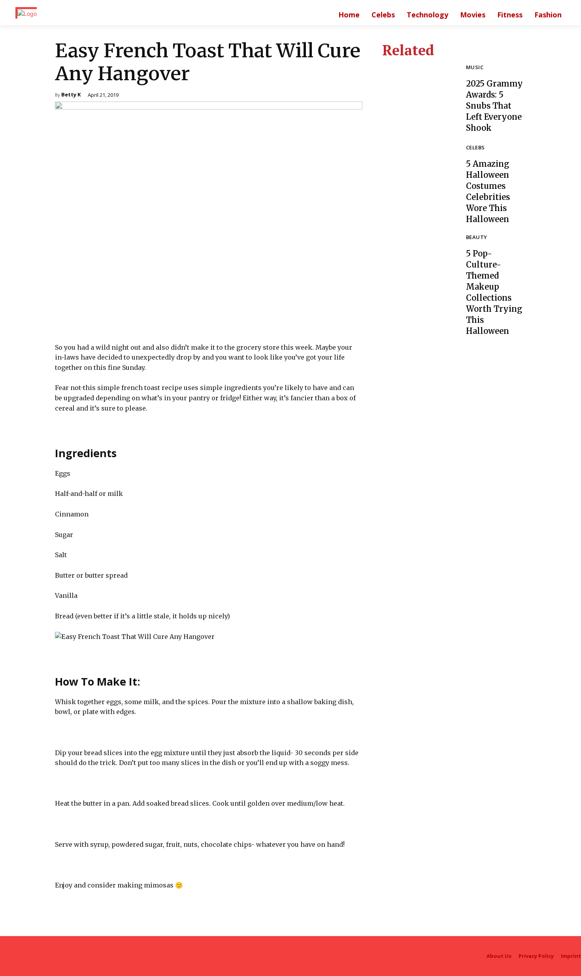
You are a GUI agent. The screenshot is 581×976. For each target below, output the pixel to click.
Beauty (476, 238)
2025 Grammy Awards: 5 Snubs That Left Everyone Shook (494, 106)
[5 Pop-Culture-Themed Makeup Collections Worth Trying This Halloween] (418, 271)
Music (474, 68)
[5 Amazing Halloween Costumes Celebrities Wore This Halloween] (418, 181)
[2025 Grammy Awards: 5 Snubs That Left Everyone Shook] (418, 99)
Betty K (71, 95)
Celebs (475, 148)
